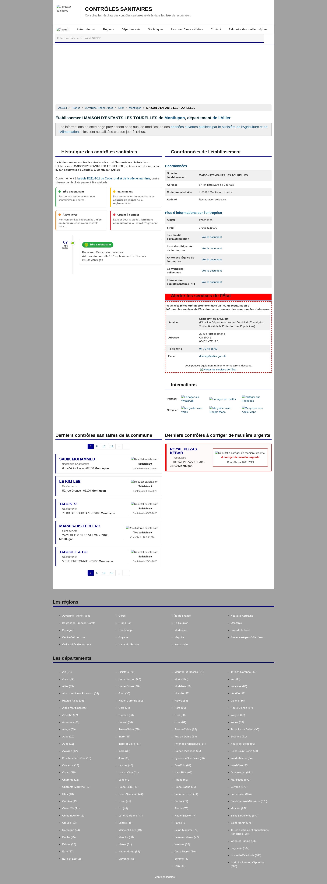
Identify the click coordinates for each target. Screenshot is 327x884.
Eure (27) (68, 851)
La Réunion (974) (241, 794)
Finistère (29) (126, 671)
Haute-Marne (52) (129, 851)
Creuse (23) (69, 822)
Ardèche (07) (70, 714)
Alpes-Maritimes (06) (74, 707)
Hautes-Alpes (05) (73, 700)
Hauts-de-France (128, 644)
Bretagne (67, 630)
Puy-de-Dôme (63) (185, 736)
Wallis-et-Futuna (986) (244, 840)
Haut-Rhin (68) (183, 772)
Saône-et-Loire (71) (186, 794)
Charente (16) (70, 779)
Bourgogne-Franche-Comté (78, 622)
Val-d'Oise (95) (239, 765)
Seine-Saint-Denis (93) (244, 750)
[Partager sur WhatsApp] (193, 398)
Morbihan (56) (183, 686)
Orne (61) (180, 722)
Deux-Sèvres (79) (185, 851)
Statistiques (156, 29)
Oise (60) (180, 714)
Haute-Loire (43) (128, 786)
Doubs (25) (69, 837)
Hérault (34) (125, 722)
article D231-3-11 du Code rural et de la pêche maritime (114, 178)
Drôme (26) (69, 844)
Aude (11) (68, 743)
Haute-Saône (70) (185, 786)
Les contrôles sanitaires (187, 29)
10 (103, 446)
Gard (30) (124, 693)
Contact (216, 29)
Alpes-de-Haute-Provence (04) (80, 693)
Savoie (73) (181, 808)
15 (111, 446)
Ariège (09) (69, 729)
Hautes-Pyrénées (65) (187, 750)
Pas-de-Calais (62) (185, 729)
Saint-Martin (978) (241, 822)
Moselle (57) (181, 693)
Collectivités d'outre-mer (76, 644)
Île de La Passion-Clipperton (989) (248, 864)
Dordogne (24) (71, 829)
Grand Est (124, 622)
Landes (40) (125, 765)
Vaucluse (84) (239, 686)
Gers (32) (124, 707)
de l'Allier (221, 118)
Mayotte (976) (239, 808)
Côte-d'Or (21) (71, 808)
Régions (108, 29)
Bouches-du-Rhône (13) (76, 758)
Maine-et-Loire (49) (130, 829)
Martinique (180, 630)
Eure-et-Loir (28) (72, 858)
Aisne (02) (68, 679)
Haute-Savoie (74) (185, 815)
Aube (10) (68, 736)
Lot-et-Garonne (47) (130, 815)
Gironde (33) (126, 714)
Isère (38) (124, 750)
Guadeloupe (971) (242, 772)
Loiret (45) (124, 801)
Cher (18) (68, 794)
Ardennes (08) (70, 722)
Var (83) (235, 679)
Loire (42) (124, 779)
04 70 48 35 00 (208, 348)
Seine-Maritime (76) (186, 829)
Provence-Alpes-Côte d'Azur (248, 637)
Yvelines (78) (182, 844)
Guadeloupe (125, 630)
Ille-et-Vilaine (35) (129, 729)
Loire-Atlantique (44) (130, 794)
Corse (122, 615)
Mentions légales (164, 876)
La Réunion (181, 622)
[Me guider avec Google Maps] (223, 409)
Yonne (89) (237, 722)
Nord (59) (180, 707)
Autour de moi (86, 29)
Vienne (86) (238, 700)
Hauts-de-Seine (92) (243, 743)
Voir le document (211, 236)
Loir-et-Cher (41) (128, 772)
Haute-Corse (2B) (129, 686)
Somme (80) (181, 858)
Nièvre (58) (181, 700)
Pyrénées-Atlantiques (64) (190, 743)
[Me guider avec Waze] (193, 409)
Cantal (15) (69, 772)
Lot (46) (123, 808)
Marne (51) (125, 844)
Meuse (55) (181, 679)
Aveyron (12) (70, 750)
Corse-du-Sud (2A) (129, 679)
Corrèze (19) (70, 801)
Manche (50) (126, 837)
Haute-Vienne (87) (242, 707)
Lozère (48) (125, 822)
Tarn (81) (179, 865)
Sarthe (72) (181, 801)
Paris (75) (180, 822)
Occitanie (236, 622)
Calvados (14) (70, 765)
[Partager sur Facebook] (256, 398)
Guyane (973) (239, 786)
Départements (131, 29)
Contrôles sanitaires (118, 9)
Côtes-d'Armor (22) (73, 815)
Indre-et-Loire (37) (129, 743)
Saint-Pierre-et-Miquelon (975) (249, 801)
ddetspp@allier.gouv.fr (212, 356)
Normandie (181, 644)
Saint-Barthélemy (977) (244, 815)
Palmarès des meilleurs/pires (248, 29)
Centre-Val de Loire (74, 637)
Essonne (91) (239, 736)
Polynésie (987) (240, 848)
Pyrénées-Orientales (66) (189, 758)
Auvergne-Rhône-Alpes (76, 615)
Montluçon (174, 118)
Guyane (123, 637)
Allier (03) (68, 686)
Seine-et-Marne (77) (186, 837)
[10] (126, 446)
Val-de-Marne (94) (242, 758)
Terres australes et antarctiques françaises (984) (250, 831)
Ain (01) (67, 671)
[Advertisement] (163, 73)
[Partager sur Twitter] (222, 398)
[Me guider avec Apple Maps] (256, 409)
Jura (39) (123, 758)
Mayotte (179, 637)
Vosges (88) (238, 714)
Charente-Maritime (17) (76, 786)
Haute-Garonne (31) (130, 700)
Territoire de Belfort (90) (245, 729)
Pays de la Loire (240, 630)
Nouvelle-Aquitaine (242, 615)
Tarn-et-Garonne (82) (243, 671)
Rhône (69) (181, 779)
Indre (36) (124, 736)
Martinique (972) (241, 779)
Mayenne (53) (126, 858)
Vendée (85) (238, 693)
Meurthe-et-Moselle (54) (189, 671)
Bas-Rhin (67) (182, 765)
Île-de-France (182, 615)
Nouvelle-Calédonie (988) (246, 855)
